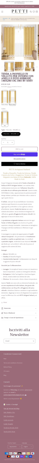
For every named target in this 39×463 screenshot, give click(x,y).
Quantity (3, 138)
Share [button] (5, 302)
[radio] (4, 98)
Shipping (9, 86)
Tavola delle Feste (9, 431)
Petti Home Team (32, 459)
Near (5, 358)
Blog (5, 375)
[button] (2, 12)
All (9, 18)
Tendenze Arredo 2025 (11, 428)
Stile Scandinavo (9, 416)
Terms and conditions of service (13, 363)
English (26, 446)
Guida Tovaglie (8, 424)
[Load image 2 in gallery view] (19, 66)
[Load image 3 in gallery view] (29, 66)
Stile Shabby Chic (9, 412)
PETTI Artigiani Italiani (11, 459)
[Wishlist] (34, 12)
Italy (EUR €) (13, 446)
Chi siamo (6, 371)
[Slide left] (2, 67)
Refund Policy (8, 367)
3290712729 (28, 390)
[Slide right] (37, 67)
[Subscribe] (33, 341)
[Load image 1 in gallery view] (9, 66)
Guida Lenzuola (8, 420)
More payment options (19, 158)
